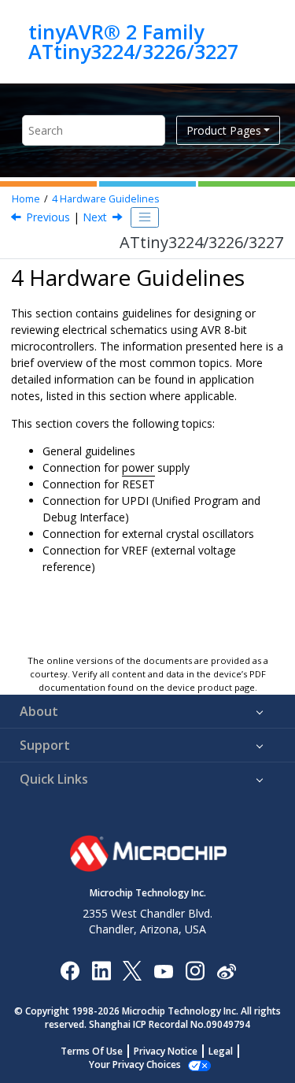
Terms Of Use (92, 1051)
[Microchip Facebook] (69, 970)
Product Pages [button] (223, 130)
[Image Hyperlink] (163, 970)
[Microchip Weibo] (226, 970)
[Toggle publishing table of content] (145, 217)
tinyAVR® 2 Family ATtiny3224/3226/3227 (133, 41)
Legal (220, 1051)
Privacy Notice (165, 1051)
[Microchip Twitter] (132, 970)
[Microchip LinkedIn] (101, 970)
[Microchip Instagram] (195, 970)
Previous (48, 217)
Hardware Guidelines (106, 199)
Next (95, 217)
